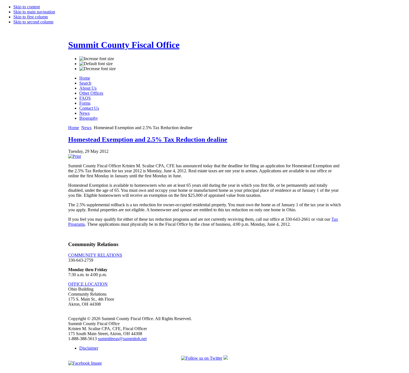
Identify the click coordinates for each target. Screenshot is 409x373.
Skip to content (26, 6)
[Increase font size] (96, 58)
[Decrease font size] (97, 68)
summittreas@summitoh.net (122, 338)
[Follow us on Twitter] (201, 358)
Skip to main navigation (34, 11)
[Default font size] (96, 63)
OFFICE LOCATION (88, 284)
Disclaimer (88, 348)
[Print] (74, 156)
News (86, 127)
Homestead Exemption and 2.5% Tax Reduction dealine (147, 139)
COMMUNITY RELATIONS (95, 255)
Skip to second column (33, 21)
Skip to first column (30, 16)
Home (73, 127)
